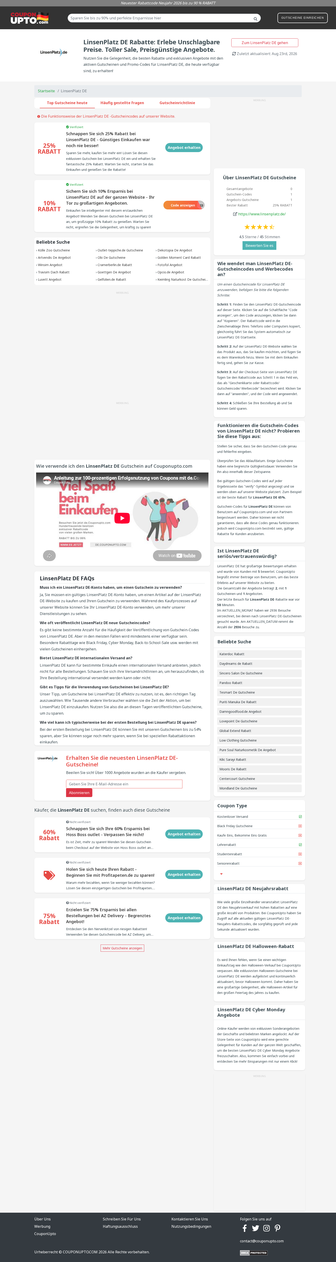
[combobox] (164, 18)
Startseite (46, 90)
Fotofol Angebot (169, 265)
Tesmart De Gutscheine (237, 692)
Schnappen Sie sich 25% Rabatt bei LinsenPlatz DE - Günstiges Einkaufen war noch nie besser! (108, 139)
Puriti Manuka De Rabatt (237, 702)
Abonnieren (79, 792)
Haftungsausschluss (120, 1226)
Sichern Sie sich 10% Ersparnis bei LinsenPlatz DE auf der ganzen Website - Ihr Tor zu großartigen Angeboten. (110, 197)
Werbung (42, 1226)
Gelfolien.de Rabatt (112, 279)
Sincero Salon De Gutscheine (240, 673)
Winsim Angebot (50, 265)
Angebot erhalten (184, 147)
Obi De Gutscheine (111, 257)
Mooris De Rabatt (232, 769)
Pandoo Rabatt (230, 683)
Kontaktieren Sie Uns (189, 1219)
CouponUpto (45, 1233)
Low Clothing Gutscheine (238, 740)
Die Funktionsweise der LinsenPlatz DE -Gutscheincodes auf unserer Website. (107, 116)
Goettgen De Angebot (114, 272)
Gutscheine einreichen (302, 17)
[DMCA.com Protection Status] (254, 1252)
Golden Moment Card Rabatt (179, 257)
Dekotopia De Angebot (174, 250)
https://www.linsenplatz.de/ (262, 213)
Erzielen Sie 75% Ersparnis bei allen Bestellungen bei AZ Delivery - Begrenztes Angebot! (108, 915)
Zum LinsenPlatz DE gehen (265, 42)
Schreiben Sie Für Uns (122, 1219)
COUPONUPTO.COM (80, 1251)
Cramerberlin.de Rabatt (115, 265)
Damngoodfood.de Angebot (240, 711)
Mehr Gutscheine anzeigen (122, 948)
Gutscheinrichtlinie (177, 102)
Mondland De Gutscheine (238, 788)
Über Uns (42, 1219)
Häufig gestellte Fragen (122, 102)
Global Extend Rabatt (235, 731)
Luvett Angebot (49, 279)
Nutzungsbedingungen (191, 1226)
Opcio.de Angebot (170, 272)
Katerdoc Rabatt (231, 654)
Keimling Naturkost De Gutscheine (183, 279)
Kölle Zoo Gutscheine (54, 250)
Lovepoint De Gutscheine (238, 721)
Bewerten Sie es (259, 245)
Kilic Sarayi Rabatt (232, 759)
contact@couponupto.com (262, 1241)
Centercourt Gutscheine (237, 778)
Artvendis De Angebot (54, 257)
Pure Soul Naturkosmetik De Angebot (247, 750)
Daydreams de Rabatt (235, 663)
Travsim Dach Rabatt (53, 272)
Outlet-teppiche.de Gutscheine (120, 250)
